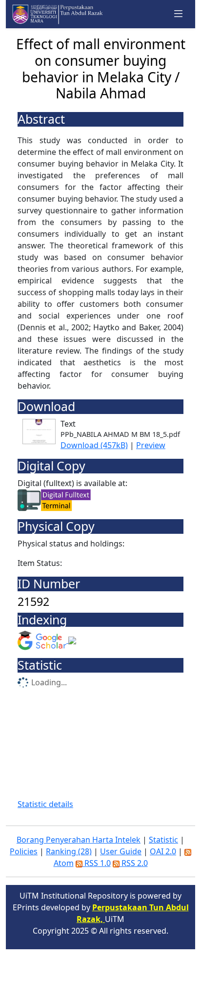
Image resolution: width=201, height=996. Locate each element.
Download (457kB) (94, 445)
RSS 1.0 (96, 863)
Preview (150, 445)
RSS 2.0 (134, 863)
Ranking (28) (69, 851)
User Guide (120, 851)
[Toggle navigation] (178, 14)
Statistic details (45, 804)
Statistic (163, 839)
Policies (24, 851)
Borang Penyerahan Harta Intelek (79, 839)
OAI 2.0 (163, 851)
